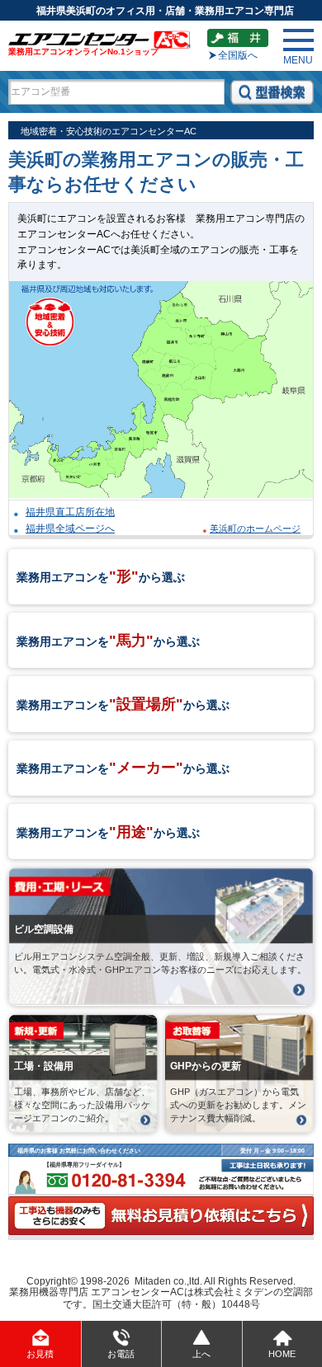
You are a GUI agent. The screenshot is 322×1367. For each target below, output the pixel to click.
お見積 (40, 1354)
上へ (201, 1354)
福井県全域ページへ (70, 528)
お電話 (121, 1354)
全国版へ (238, 55)
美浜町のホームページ (255, 528)
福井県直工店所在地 (70, 511)
